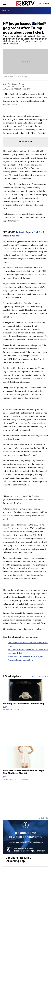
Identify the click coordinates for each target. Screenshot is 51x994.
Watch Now (43, 4)
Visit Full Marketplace (40, 676)
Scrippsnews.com (30, 636)
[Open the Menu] (4, 4)
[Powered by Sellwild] (44, 818)
